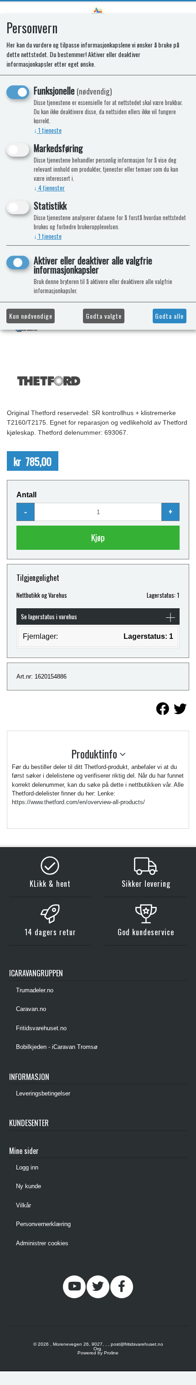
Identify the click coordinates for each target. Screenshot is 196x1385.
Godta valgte (104, 316)
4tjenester (49, 187)
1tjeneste (48, 130)
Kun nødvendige (30, 316)
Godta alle (169, 316)
